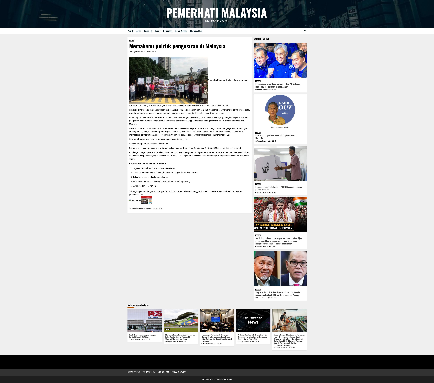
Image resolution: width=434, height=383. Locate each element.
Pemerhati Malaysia (216, 12)
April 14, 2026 (272, 298)
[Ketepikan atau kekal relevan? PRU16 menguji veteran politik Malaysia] (280, 163)
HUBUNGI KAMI (163, 372)
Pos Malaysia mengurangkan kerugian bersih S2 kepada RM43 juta (142, 336)
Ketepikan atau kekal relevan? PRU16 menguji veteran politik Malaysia (278, 188)
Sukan (138, 30)
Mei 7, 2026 (272, 246)
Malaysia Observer (137, 52)
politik (160, 208)
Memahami (144, 208)
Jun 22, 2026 (272, 141)
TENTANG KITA (149, 372)
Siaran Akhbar (181, 30)
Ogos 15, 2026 (146, 339)
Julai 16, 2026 (255, 341)
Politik (130, 30)
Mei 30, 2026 (272, 192)
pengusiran (153, 208)
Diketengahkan (196, 30)
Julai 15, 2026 (272, 90)
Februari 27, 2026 (151, 52)
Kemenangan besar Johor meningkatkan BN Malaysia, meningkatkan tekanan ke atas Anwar (278, 85)
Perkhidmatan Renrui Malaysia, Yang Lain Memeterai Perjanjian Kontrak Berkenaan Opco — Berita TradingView (252, 337)
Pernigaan (167, 30)
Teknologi (148, 30)
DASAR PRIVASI (133, 372)
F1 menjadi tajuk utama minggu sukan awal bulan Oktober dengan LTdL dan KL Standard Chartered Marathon (180, 337)
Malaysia (136, 208)
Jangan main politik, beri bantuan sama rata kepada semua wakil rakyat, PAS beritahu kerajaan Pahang (277, 293)
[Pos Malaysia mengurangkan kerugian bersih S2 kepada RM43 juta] (144, 320)
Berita (157, 30)
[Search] (305, 31)
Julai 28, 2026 (182, 341)
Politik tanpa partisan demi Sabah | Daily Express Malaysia (276, 137)
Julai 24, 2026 (219, 343)
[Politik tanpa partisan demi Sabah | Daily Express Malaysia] (280, 111)
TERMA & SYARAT (179, 372)
